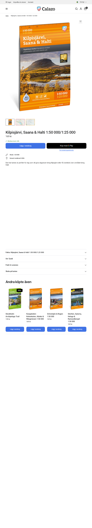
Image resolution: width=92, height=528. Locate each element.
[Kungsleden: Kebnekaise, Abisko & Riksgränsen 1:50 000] (35, 298)
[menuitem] (9, 2)
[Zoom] (80, 21)
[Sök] (76, 8)
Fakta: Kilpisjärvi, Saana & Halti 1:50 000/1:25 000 (25, 252)
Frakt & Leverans (12, 265)
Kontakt (30, 2)
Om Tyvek (9, 259)
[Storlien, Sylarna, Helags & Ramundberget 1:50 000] (77, 298)
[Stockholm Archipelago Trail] (15, 298)
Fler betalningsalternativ (66, 150)
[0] (84, 8)
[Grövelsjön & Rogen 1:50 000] (56, 298)
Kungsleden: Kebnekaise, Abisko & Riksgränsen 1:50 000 (35, 316)
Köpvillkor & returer (19, 2)
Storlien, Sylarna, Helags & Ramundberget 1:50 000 (75, 317)
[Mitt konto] (81, 8)
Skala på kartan (11, 271)
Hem (7, 16)
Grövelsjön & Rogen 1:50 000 (55, 315)
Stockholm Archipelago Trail (12, 315)
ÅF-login (8, 2)
